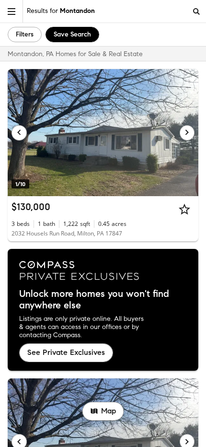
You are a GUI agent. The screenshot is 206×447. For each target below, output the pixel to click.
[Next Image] (187, 133)
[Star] (184, 209)
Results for (61, 11)
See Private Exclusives (66, 352)
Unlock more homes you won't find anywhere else (94, 299)
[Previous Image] (19, 133)
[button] (11, 11)
